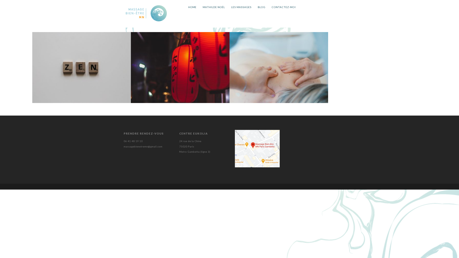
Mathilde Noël (214, 7)
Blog (261, 7)
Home (192, 7)
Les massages (241, 7)
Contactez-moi (284, 7)
